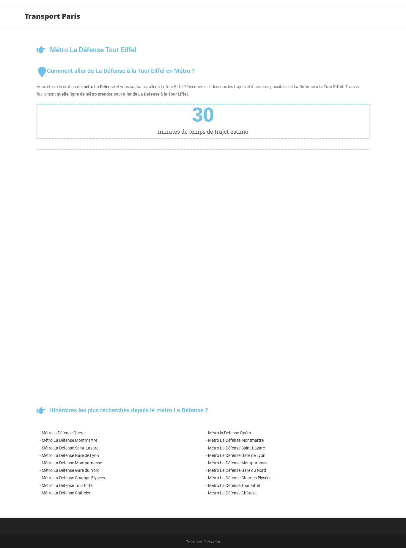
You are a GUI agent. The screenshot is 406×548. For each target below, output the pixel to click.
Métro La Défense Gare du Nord (71, 470)
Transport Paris (52, 16)
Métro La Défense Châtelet (66, 493)
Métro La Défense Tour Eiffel (67, 485)
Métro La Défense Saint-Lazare (70, 448)
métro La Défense (98, 86)
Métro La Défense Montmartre (69, 440)
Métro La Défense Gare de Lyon (70, 455)
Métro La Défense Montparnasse (72, 462)
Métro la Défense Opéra (63, 432)
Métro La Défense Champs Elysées (73, 477)
